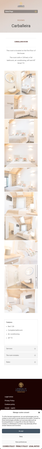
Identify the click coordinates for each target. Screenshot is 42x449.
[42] (21, 167)
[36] (21, 215)
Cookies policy (9, 446)
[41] (21, 312)
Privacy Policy (9, 401)
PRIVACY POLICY (22, 446)
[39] (21, 191)
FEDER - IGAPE (10, 408)
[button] (39, 413)
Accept (21, 431)
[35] (21, 142)
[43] (21, 288)
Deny (21, 436)
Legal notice (34, 446)
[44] (21, 94)
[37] (21, 264)
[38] (21, 118)
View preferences (21, 442)
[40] (21, 239)
